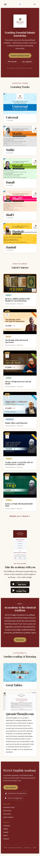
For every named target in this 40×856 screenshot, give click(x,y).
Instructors (7, 814)
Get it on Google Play (15, 798)
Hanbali (6, 839)
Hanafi (5, 832)
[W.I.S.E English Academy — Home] (20, 4)
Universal (6, 826)
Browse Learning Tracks (20, 55)
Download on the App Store (17, 793)
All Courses (12, 61)
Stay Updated (10, 787)
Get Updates (27, 62)
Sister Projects (8, 817)
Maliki (5, 829)
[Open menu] (5, 4)
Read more (20, 640)
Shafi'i (5, 835)
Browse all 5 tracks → (20, 516)
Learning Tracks (9, 807)
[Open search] (35, 4)
